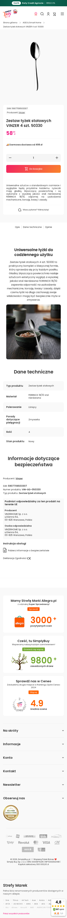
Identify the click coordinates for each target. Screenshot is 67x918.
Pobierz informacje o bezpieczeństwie (28, 550)
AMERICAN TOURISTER (46, 907)
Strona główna (10, 22)
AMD (32, 907)
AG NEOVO (18, 904)
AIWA (28, 904)
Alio (7, 907)
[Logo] (7, 13)
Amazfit (23, 907)
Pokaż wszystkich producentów (16, 913)
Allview (14, 907)
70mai (15, 900)
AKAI (36, 904)
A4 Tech (25, 900)
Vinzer (22, 112)
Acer (34, 900)
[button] (54, 14)
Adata (42, 900)
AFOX (7, 904)
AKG (43, 904)
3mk (7, 900)
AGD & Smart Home (32, 22)
